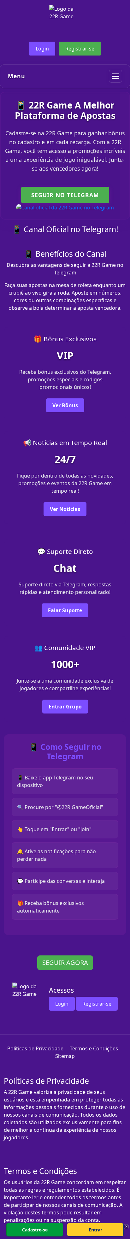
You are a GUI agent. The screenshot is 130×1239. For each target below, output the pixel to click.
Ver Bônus (65, 405)
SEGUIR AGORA (65, 962)
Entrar (95, 1230)
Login (42, 48)
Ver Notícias (65, 509)
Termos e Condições (94, 1048)
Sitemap (65, 1056)
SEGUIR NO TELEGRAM (65, 195)
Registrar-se (79, 48)
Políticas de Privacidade (35, 1048)
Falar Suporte (65, 610)
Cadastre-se (35, 1230)
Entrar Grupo (65, 706)
